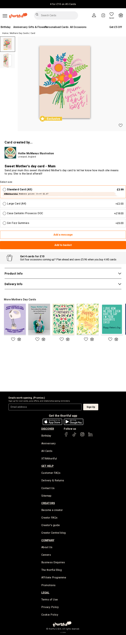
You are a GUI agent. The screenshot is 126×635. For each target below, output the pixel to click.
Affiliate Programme (53, 577)
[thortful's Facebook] (66, 435)
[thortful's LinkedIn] (90, 435)
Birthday (5, 27)
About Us (46, 547)
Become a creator (52, 510)
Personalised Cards (57, 27)
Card (33, 33)
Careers (46, 554)
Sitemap (46, 495)
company (47, 540)
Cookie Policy (49, 614)
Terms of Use (49, 599)
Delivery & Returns (52, 480)
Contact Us (48, 488)
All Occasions (78, 27)
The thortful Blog (51, 570)
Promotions (48, 585)
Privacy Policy (50, 607)
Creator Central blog (53, 532)
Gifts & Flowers (37, 27)
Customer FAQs (51, 472)
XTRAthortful (49, 458)
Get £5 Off (115, 27)
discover (47, 428)
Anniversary (20, 27)
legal (45, 592)
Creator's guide (50, 525)
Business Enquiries (53, 562)
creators (48, 503)
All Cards (46, 451)
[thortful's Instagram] (82, 435)
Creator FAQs (49, 517)
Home (5, 33)
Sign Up (91, 407)
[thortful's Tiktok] (74, 435)
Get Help (47, 466)
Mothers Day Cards (19, 33)
